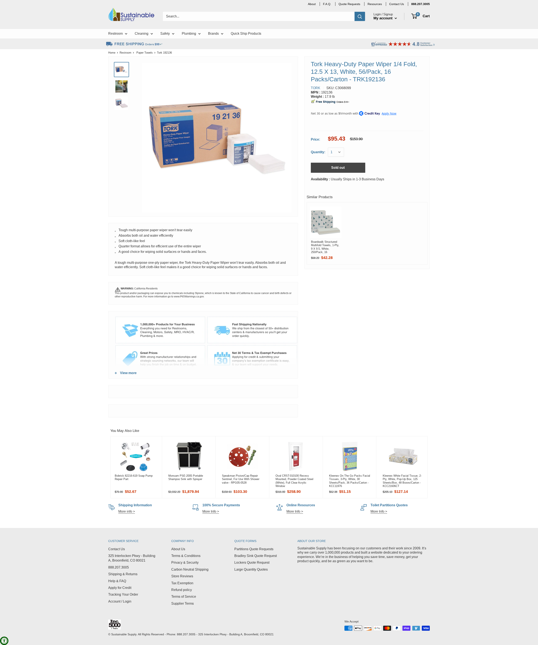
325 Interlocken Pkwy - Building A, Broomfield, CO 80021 (131, 558)
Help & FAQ (117, 581)
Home (111, 52)
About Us (178, 549)
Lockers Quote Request (251, 562)
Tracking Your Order (123, 594)
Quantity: (318, 152)
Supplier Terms (182, 603)
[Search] (360, 16)
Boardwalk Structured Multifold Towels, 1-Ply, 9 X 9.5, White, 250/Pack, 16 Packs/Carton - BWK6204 (325, 247)
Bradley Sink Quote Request (255, 556)
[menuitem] (420, 4)
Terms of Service (183, 596)
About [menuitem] (312, 4)
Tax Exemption (182, 583)
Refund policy (181, 590)
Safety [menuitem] (165, 33)
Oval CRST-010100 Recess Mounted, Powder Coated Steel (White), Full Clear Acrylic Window (294, 481)
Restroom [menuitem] (115, 33)
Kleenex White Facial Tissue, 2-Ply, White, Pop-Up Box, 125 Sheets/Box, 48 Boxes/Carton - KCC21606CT (402, 481)
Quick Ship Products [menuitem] (246, 33)
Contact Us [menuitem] (396, 4)
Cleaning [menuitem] (141, 33)
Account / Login (119, 601)
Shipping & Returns (122, 574)
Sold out (338, 167)
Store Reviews (182, 576)
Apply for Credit (119, 588)
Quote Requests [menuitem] (349, 4)
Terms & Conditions (185, 556)
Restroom (125, 52)
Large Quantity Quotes (251, 569)
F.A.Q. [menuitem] (327, 4)
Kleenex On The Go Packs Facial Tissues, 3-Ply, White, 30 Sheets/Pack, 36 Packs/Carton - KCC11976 (349, 481)
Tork (315, 88)
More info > (126, 511)
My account (383, 18)
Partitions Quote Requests (253, 549)
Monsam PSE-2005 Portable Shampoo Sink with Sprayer (185, 477)
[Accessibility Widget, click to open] (4, 641)
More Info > (210, 511)
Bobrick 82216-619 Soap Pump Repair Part (134, 477)
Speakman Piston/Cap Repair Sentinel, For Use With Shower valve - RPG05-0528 (240, 479)
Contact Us (116, 549)
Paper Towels (144, 52)
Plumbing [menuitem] (189, 33)
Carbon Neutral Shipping (189, 569)
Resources (375, 4)
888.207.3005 (118, 567)
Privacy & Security (185, 562)
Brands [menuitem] (213, 33)
